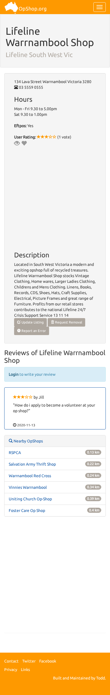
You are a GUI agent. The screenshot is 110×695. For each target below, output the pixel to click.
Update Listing (32, 322)
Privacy (10, 669)
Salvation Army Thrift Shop (32, 464)
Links (25, 669)
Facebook (47, 661)
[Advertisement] (55, 577)
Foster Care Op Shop (27, 510)
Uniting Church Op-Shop (30, 499)
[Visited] (17, 143)
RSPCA (15, 452)
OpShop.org (33, 8)
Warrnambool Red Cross (30, 476)
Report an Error (33, 331)
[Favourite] (24, 143)
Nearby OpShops (28, 441)
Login (14, 374)
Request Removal (68, 322)
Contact (11, 661)
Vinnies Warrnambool (28, 487)
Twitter (29, 661)
